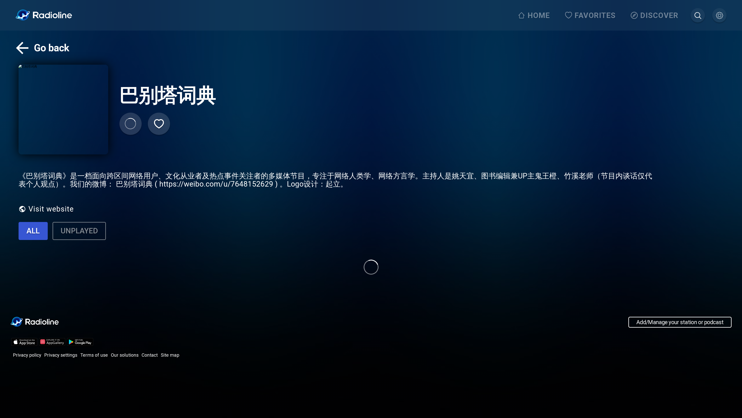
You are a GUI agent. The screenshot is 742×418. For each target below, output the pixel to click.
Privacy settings (60, 355)
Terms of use (94, 355)
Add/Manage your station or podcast (679, 322)
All (33, 230)
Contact (150, 355)
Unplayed (79, 230)
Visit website (51, 209)
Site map (170, 355)
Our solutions (125, 355)
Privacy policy (27, 355)
